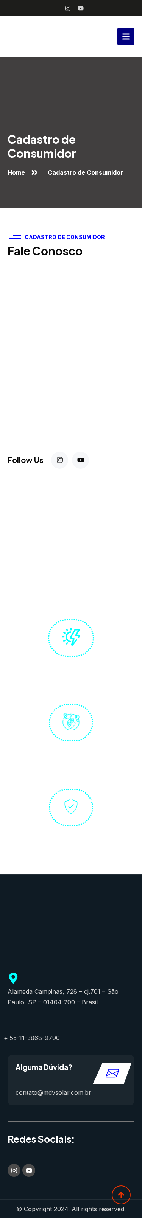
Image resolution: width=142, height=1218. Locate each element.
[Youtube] (81, 8)
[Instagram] (68, 8)
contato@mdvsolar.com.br (53, 1092)
